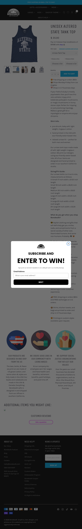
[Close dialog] (68, 243)
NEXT (41, 282)
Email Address (19, 271)
